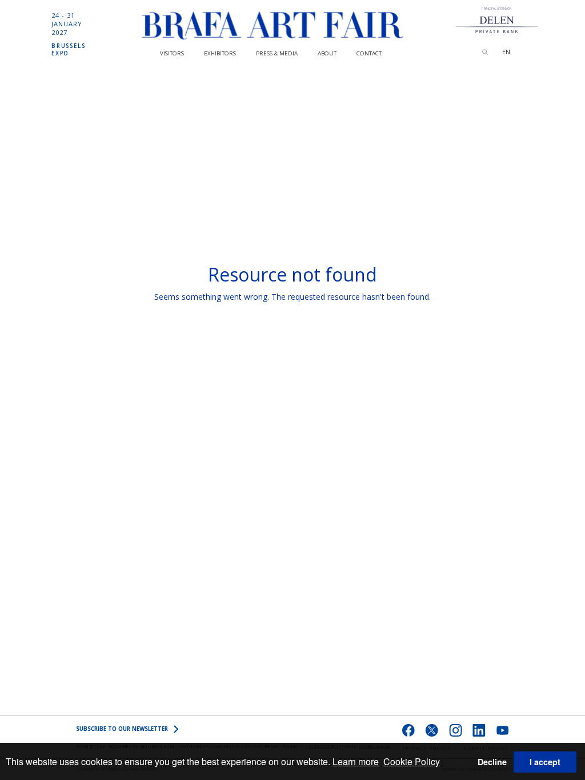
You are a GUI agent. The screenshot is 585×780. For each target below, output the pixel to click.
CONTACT (369, 53)
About (327, 53)
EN (506, 51)
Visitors (172, 53)
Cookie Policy (411, 761)
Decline (492, 761)
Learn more (355, 761)
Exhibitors (220, 53)
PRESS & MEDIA (277, 53)
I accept (545, 761)
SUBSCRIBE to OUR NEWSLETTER (122, 729)
